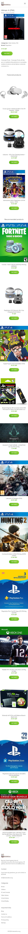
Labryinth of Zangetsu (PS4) (14, 498)
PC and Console (5, 892)
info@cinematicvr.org (7, 877)
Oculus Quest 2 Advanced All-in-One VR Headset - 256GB (14, 109)
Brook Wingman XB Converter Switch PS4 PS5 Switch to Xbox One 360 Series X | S (14, 408)
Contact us (4, 914)
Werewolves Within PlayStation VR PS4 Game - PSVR (14, 201)
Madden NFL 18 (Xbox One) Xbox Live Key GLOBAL (14, 670)
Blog (2, 911)
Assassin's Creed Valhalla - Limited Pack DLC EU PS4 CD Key (14, 445)
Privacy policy (5, 920)
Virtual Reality (5, 901)
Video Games (12, 43)
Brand (2, 886)
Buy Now (6, 53)
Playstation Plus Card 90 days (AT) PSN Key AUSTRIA (14, 612)
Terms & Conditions (6, 917)
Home (2, 12)
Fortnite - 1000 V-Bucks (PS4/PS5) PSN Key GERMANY (14, 265)
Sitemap (3, 922)
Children (3, 889)
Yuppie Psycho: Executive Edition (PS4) (14, 363)
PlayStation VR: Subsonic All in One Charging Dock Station (14, 311)
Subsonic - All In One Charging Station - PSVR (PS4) (14, 155)
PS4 (17, 43)
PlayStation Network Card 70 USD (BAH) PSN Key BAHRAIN (14, 774)
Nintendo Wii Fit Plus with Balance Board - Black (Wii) (14, 716)
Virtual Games (5, 898)
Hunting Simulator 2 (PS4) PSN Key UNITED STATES (14, 554)
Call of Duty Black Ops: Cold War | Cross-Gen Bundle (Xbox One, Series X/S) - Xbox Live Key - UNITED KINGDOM (14, 834)
